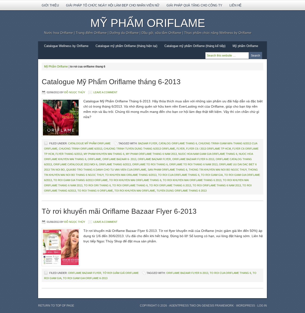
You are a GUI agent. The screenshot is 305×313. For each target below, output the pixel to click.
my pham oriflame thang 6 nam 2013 (151, 153)
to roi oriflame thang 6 (130, 185)
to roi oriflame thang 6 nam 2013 (217, 185)
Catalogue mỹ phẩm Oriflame (89, 143)
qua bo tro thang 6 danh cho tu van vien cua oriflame (106, 169)
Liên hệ (235, 5)
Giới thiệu (48, 7)
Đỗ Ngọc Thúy (74, 92)
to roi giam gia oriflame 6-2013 (85, 278)
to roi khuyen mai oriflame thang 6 (135, 180)
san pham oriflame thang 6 (167, 169)
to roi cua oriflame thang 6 (178, 174)
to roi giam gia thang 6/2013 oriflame (80, 180)
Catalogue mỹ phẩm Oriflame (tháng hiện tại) (126, 46)
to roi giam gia (212, 174)
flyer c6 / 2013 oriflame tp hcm (208, 148)
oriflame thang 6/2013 (115, 164)
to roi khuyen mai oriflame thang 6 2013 (192, 180)
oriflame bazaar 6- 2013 (119, 159)
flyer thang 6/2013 (69, 153)
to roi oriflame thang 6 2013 (170, 185)
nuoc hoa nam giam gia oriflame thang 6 (207, 153)
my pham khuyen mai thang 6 (104, 153)
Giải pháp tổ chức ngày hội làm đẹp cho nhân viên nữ (112, 5)
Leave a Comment (105, 92)
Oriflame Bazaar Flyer (154, 159)
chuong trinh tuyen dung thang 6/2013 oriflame (139, 148)
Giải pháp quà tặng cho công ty (194, 5)
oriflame (94, 159)
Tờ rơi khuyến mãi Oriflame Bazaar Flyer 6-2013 (119, 211)
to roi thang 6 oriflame (95, 190)
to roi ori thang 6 (97, 185)
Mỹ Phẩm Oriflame (147, 23)
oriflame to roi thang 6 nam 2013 (193, 164)
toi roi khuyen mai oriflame (134, 190)
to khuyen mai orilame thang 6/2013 (131, 174)
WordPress (245, 305)
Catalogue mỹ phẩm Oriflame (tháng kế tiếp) (194, 46)
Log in (262, 305)
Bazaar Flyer (147, 143)
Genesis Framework (218, 305)
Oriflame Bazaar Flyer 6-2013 (193, 159)
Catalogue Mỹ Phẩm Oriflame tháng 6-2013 (111, 82)
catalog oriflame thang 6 (178, 143)
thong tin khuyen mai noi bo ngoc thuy (218, 169)
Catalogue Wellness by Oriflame (66, 46)
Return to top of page (56, 305)
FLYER (181, 148)
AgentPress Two (182, 305)
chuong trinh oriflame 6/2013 (80, 148)
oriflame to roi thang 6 (150, 164)
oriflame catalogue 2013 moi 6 (75, 164)
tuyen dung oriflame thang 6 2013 (182, 190)
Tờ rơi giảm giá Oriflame (121, 272)
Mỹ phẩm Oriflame (243, 47)
